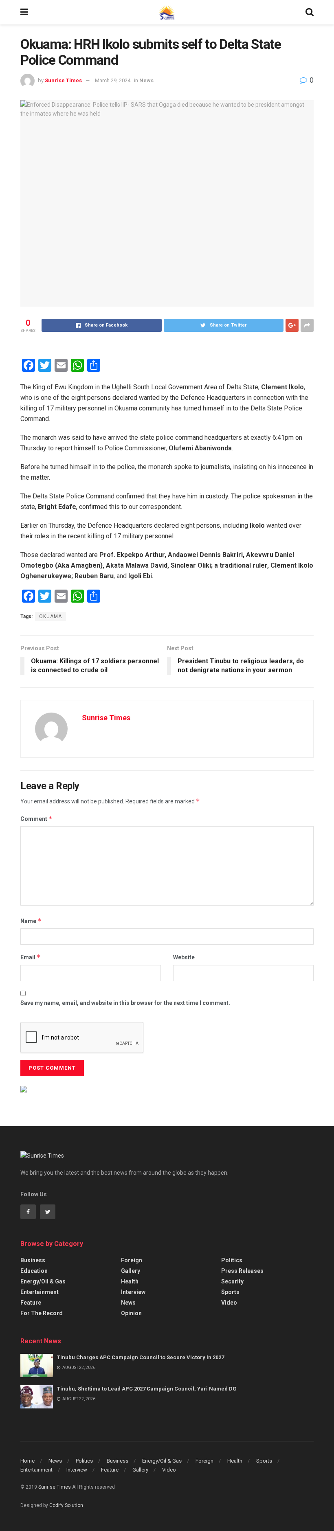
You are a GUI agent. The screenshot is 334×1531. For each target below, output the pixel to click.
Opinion (131, 1313)
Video (229, 1302)
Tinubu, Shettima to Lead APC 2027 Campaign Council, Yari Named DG (147, 1389)
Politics (231, 1260)
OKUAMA (50, 616)
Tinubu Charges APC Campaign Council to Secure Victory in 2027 (140, 1357)
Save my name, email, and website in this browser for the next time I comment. (125, 1003)
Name (31, 921)
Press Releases (242, 1271)
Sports (230, 1292)
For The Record (41, 1313)
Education (34, 1271)
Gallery (130, 1271)
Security (232, 1281)
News (146, 80)
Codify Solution (66, 1505)
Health (129, 1281)
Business (32, 1260)
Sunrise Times (63, 80)
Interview (133, 1292)
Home (27, 1461)
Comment (36, 819)
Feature (30, 1302)
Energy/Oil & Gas (43, 1281)
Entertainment (39, 1292)
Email (30, 957)
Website (184, 957)
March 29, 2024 (112, 80)
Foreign (131, 1260)
